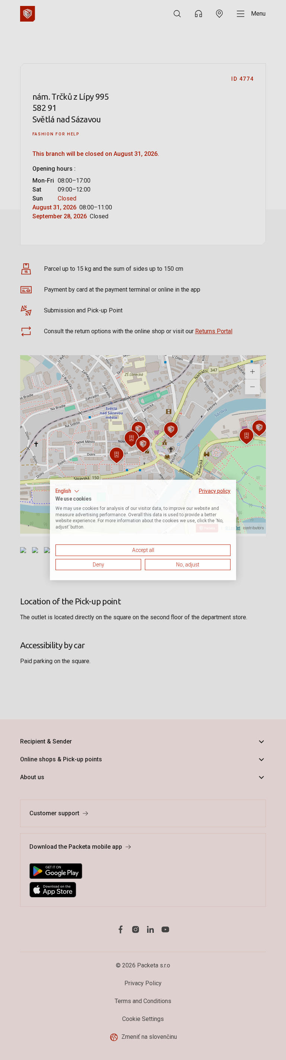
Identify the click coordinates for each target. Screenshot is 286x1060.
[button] (67, 491)
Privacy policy (215, 491)
